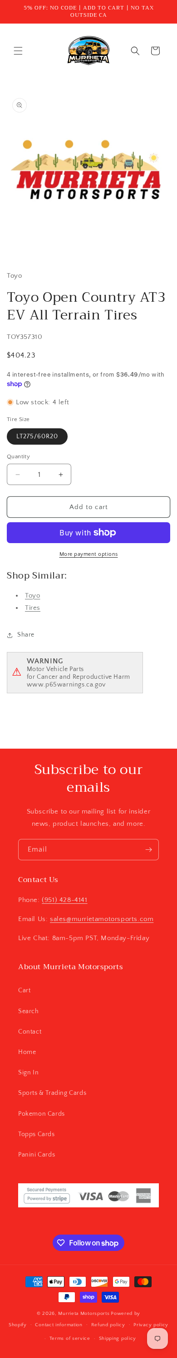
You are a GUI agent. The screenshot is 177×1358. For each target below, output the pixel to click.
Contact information (58, 1325)
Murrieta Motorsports (83, 1313)
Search (28, 1011)
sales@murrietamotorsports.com (101, 919)
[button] (18, 51)
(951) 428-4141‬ (64, 900)
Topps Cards (36, 1134)
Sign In (28, 1072)
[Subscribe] (148, 849)
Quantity (18, 456)
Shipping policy (118, 1338)
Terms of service (69, 1338)
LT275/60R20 (37, 436)
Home (27, 1052)
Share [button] (25, 634)
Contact (29, 1031)
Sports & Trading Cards (52, 1093)
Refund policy (108, 1325)
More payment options (88, 554)
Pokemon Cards (41, 1114)
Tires (32, 608)
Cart (24, 990)
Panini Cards (36, 1154)
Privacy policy (150, 1325)
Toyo (32, 595)
